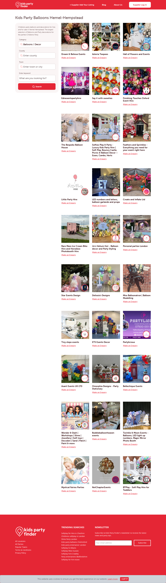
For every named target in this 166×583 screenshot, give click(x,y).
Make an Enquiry (68, 57)
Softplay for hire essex (70, 559)
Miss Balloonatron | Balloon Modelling (137, 296)
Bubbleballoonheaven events (103, 434)
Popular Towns (21, 547)
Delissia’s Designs (101, 295)
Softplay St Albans (68, 548)
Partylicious (129, 342)
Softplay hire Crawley (70, 554)
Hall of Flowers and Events (136, 54)
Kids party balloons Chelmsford (74, 542)
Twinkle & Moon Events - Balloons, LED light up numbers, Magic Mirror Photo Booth (135, 436)
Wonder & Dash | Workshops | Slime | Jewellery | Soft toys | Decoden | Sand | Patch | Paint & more (73, 438)
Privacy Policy (20, 553)
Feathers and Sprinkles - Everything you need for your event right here (135, 147)
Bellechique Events (132, 386)
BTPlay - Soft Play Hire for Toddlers (136, 488)
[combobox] (37, 44)
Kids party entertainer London (73, 545)
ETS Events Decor (101, 342)
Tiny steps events (70, 342)
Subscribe (142, 543)
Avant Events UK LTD (71, 386)
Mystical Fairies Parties (72, 487)
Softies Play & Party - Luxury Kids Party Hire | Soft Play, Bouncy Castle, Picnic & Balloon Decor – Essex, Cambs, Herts (105, 150)
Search (39, 86)
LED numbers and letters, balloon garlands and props (106, 201)
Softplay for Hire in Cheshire (72, 533)
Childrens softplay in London (73, 536)
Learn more (113, 579)
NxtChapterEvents (101, 487)
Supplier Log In (140, 5)
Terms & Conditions (23, 550)
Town (21, 62)
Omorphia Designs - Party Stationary (105, 387)
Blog (104, 5)
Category (22, 39)
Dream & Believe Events (73, 54)
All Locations (20, 541)
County (22, 51)
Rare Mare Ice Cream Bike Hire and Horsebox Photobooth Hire (74, 249)
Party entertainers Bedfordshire (74, 557)
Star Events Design (70, 295)
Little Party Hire (69, 199)
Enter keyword (24, 73)
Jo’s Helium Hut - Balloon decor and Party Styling (105, 247)
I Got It (124, 579)
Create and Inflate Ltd (134, 199)
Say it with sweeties (102, 98)
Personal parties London (135, 246)
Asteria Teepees (100, 54)
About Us (118, 5)
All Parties (19, 544)
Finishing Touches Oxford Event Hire (136, 99)
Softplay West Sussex (70, 551)
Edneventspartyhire (71, 98)
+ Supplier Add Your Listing (82, 5)
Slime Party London (69, 539)
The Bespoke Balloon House (72, 146)
